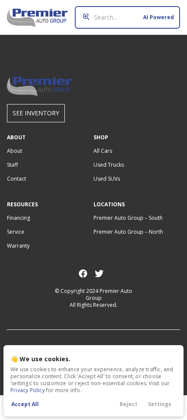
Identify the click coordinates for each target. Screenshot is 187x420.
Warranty (18, 245)
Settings (159, 404)
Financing (18, 218)
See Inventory (36, 113)
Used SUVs (107, 178)
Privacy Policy (27, 390)
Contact (16, 178)
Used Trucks (109, 164)
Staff (12, 164)
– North (128, 231)
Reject (128, 404)
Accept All (25, 404)
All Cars (103, 151)
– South (128, 218)
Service (15, 231)
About (14, 151)
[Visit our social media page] (82, 273)
